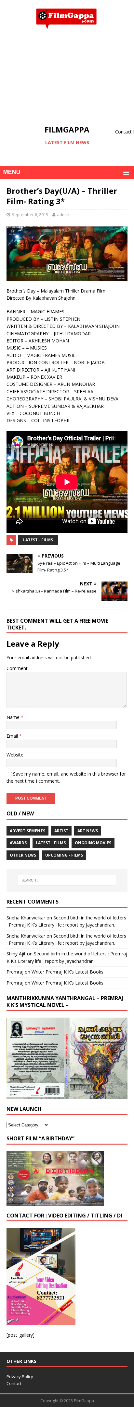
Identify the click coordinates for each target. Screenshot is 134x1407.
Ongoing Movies (93, 843)
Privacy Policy (20, 1376)
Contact (14, 1383)
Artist (61, 831)
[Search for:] (67, 880)
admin (63, 214)
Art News (87, 831)
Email (13, 736)
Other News (23, 855)
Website (15, 755)
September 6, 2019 (30, 214)
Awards (18, 843)
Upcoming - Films (64, 855)
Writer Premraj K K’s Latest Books (67, 972)
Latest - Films (38, 540)
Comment (17, 668)
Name (14, 717)
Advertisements (27, 831)
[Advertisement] (67, 77)
